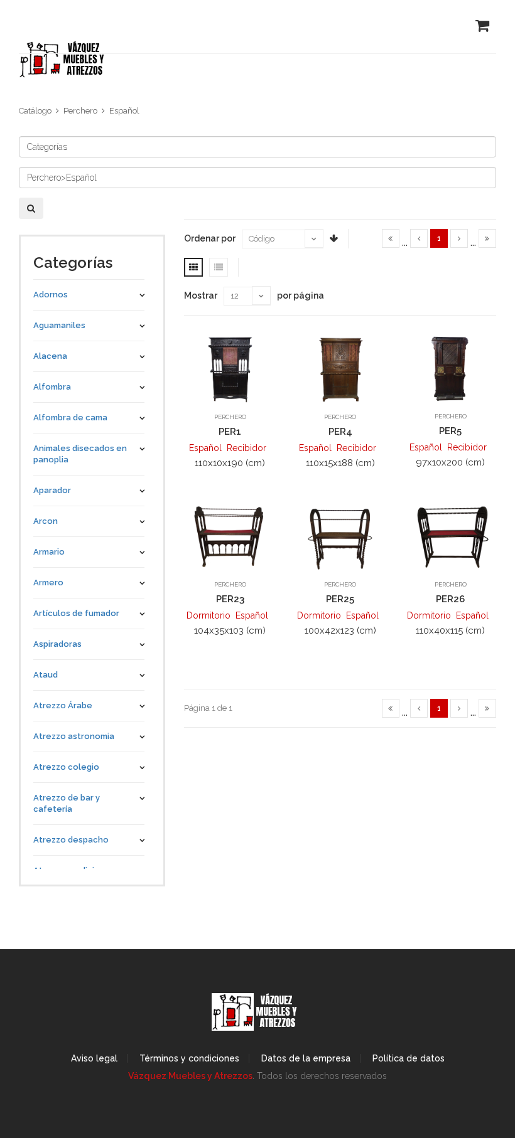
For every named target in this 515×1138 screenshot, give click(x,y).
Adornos (50, 294)
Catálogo (35, 110)
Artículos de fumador (76, 613)
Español (124, 110)
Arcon (45, 521)
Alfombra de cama (70, 417)
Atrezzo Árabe (62, 705)
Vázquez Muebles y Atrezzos (190, 1076)
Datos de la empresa (305, 1058)
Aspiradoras (57, 644)
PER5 (450, 431)
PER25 (340, 599)
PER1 (230, 431)
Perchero (80, 110)
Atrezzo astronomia (73, 736)
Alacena (50, 356)
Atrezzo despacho (71, 839)
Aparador (52, 490)
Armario (49, 551)
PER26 (450, 599)
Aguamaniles (59, 325)
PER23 (230, 599)
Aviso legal (94, 1058)
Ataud (45, 674)
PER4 (340, 431)
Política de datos (408, 1058)
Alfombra (52, 386)
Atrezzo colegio (66, 767)
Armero (48, 582)
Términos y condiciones (189, 1058)
